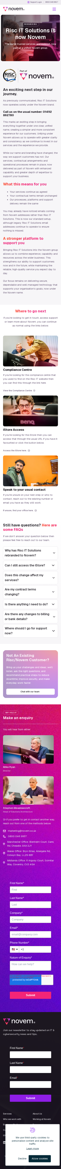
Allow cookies (40, 1158)
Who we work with (12, 1119)
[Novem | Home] (13, 9)
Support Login (36, 2)
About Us (37, 1113)
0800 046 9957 (51, 2)
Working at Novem (42, 1119)
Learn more (32, 1148)
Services (7, 1113)
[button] (54, 9)
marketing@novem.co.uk (22, 830)
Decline (22, 1158)
